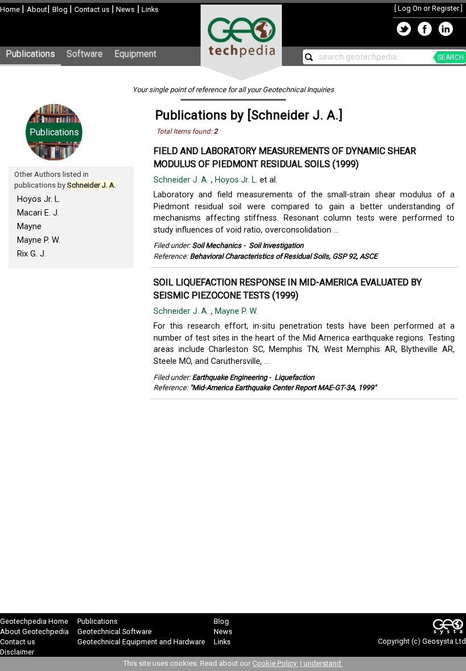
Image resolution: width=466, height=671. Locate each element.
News (124, 9)
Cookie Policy (275, 663)
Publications (30, 53)
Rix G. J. (31, 253)
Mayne (29, 226)
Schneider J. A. (182, 180)
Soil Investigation (276, 245)
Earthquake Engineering (229, 377)
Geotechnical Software (114, 631)
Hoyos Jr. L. (38, 199)
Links (149, 9)
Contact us (92, 9)
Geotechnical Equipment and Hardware (141, 641)
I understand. (321, 663)
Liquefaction (294, 377)
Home (11, 9)
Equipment (135, 53)
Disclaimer (17, 652)
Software (84, 53)
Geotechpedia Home (34, 621)
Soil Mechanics (217, 245)
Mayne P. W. (38, 240)
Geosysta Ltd (444, 641)
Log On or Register (428, 8)
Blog (60, 9)
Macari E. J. (38, 213)
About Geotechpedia (34, 631)
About (37, 9)
